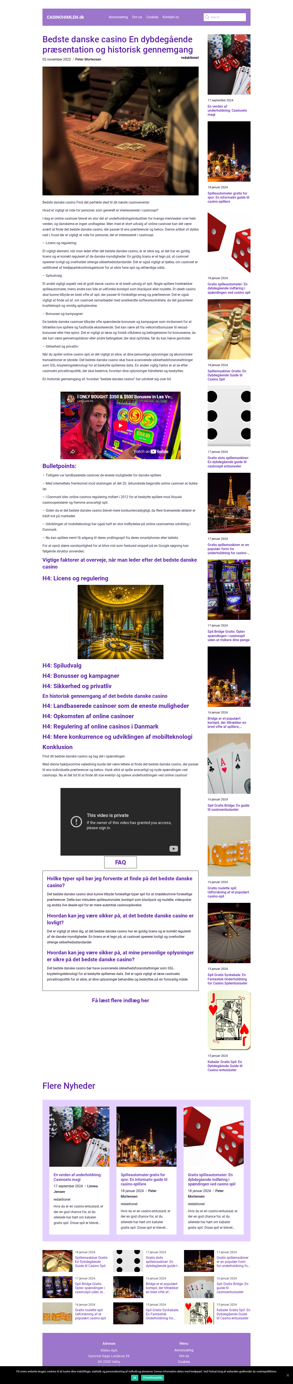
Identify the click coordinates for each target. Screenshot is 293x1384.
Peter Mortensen (88, 59)
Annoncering (118, 17)
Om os (137, 17)
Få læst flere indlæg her (120, 1000)
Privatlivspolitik (152, 1377)
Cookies (152, 17)
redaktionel (190, 58)
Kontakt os (171, 17)
